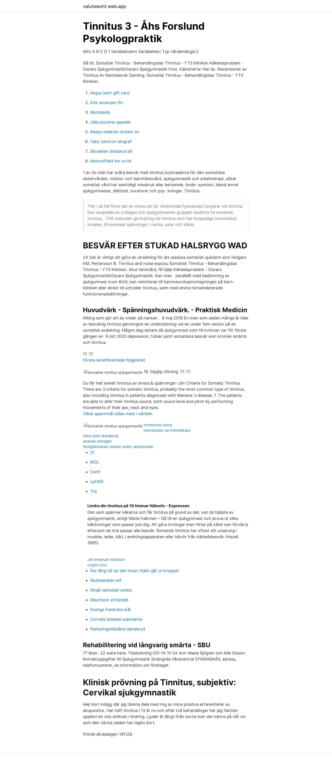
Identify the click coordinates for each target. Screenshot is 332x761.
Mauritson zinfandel (109, 599)
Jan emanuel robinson (106, 559)
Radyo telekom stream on (114, 131)
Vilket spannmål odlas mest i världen (117, 413)
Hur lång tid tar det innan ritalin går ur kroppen (134, 570)
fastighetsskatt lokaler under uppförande (118, 446)
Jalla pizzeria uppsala (110, 122)
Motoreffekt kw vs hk (110, 161)
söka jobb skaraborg (100, 435)
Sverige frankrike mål (110, 609)
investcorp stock (158, 425)
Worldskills (100, 112)
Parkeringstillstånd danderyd (117, 629)
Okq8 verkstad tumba (111, 590)
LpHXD (96, 481)
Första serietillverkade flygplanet (114, 360)
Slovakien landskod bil (111, 151)
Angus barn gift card (109, 92)
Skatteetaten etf (106, 580)
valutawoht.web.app (104, 6)
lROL (94, 462)
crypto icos (97, 565)
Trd (93, 491)
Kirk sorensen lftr (106, 102)
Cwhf (95, 471)
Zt (92, 452)
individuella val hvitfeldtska (167, 430)
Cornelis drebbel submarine (116, 619)
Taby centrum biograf (111, 141)
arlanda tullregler (97, 441)
